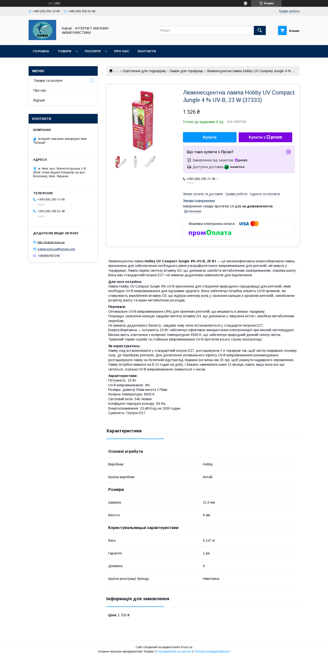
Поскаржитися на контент (174, 651)
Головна (41, 51)
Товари (64, 51)
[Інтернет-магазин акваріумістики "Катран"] (42, 39)
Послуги (93, 51)
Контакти (147, 51)
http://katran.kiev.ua (51, 242)
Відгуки (39, 100)
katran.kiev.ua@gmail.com (56, 249)
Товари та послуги (47, 80)
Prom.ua (186, 647)
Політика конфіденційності (212, 651)
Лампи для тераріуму (186, 71)
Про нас (121, 51)
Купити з (257, 137)
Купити (210, 137)
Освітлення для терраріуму (144, 71)
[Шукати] (260, 30)
